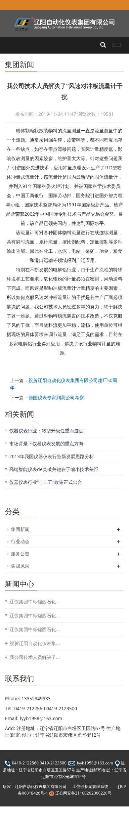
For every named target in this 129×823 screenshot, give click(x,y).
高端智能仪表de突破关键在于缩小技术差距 (53, 469)
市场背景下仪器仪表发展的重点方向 (46, 443)
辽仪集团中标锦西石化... (35, 601)
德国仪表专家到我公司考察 (56, 397)
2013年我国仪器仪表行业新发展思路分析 (51, 456)
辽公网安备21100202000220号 (83, 793)
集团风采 (20, 566)
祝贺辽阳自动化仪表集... (35, 643)
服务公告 (20, 553)
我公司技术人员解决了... (35, 657)
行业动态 (20, 541)
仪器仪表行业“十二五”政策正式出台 (45, 482)
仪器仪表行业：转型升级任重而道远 (46, 430)
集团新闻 (20, 529)
